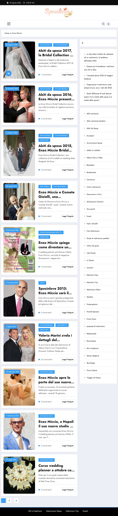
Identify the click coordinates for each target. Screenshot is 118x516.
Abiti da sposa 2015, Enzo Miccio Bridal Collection (55, 147)
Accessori (90, 135)
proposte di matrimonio (96, 326)
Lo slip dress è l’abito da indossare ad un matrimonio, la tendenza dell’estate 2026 (98, 57)
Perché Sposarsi (93, 311)
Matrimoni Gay (92, 275)
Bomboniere (91, 172)
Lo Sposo (90, 260)
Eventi (42, 283)
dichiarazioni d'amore (95, 201)
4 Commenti (46, 119)
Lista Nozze (91, 253)
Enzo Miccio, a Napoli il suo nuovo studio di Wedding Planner (56, 423)
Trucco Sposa (92, 370)
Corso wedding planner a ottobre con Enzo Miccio (55, 467)
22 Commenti (46, 359)
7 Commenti (46, 75)
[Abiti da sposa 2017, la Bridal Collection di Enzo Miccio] (19, 60)
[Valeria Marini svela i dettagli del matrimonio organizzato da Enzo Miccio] (19, 342)
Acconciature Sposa (94, 143)
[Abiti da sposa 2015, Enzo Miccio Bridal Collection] (19, 152)
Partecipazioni (92, 304)
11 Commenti (46, 216)
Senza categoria (93, 355)
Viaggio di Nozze (93, 377)
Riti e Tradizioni (93, 348)
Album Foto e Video (95, 157)
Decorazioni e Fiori (94, 194)
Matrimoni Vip (62, 325)
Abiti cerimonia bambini (96, 121)
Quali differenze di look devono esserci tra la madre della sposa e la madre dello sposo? (98, 96)
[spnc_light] (108, 24)
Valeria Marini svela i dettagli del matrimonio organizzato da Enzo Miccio (55, 337)
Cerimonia (91, 179)
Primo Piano (44, 140)
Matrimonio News (46, 372)
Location (90, 267)
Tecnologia (91, 363)
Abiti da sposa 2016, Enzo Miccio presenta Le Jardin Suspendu (55, 96)
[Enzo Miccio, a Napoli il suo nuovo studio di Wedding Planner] (19, 431)
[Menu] (9, 24)
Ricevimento (91, 341)
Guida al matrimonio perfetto (51, 232)
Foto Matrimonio (61, 45)
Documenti (91, 209)
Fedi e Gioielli (44, 186)
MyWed (90, 297)
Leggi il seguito (68, 74)
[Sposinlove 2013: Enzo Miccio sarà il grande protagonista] (19, 297)
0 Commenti (46, 170)
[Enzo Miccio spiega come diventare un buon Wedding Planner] (19, 249)
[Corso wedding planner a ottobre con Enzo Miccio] (19, 475)
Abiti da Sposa (45, 45)
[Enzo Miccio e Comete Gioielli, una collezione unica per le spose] (19, 201)
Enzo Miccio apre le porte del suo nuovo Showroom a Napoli (54, 379)
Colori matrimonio (94, 187)
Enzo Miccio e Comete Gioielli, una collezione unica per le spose (56, 194)
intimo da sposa (93, 245)
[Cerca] (103, 24)
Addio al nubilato (93, 150)
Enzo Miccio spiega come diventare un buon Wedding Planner (54, 244)
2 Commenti (46, 267)
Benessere (90, 165)
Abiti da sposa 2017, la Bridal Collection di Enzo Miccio (55, 52)
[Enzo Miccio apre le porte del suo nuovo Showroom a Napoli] (19, 387)
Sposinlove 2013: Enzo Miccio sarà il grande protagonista (54, 290)
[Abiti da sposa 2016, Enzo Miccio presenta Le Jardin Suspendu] (19, 104)
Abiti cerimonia (93, 113)
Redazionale (91, 333)
